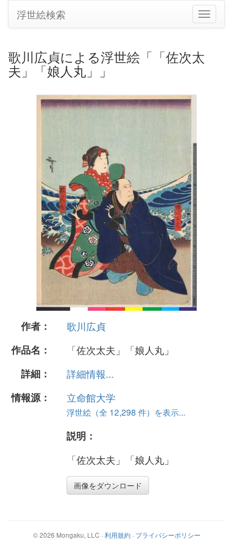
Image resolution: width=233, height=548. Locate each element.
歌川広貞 (86, 326)
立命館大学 (91, 397)
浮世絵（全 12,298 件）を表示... (126, 412)
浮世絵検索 (41, 14)
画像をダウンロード (108, 485)
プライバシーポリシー (167, 534)
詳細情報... (90, 373)
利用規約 (118, 534)
